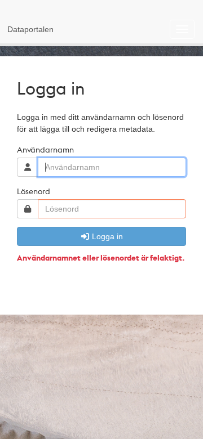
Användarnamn (45, 149)
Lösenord (33, 191)
